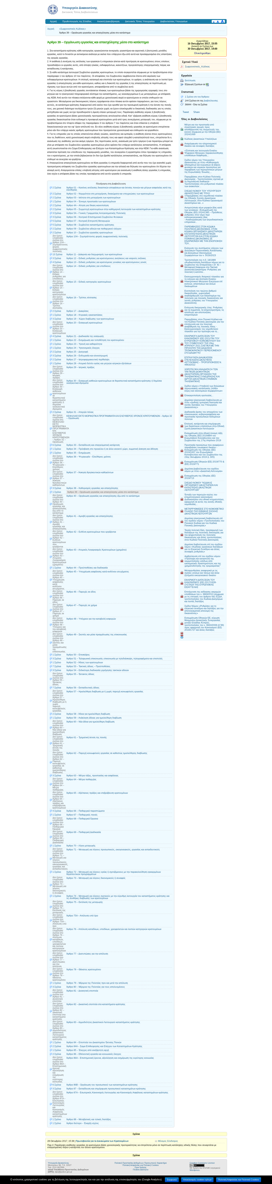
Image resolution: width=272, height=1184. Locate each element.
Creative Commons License (202, 1163)
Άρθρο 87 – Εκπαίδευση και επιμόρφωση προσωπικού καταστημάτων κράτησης (106, 1089)
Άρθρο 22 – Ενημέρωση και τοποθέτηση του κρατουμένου (95, 340)
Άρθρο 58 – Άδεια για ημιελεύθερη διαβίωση (88, 714)
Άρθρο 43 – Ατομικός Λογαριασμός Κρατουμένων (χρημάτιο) (96, 550)
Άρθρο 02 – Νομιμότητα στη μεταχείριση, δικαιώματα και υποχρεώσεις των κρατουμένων (110, 194)
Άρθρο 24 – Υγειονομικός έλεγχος (83, 348)
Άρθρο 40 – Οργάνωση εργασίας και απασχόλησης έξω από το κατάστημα (103, 496)
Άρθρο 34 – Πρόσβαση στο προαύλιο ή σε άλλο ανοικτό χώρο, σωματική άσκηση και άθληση (112, 449)
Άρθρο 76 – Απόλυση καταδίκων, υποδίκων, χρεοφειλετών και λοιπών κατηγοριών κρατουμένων (113, 929)
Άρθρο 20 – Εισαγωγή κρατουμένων (84, 323)
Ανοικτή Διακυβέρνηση (108, 21)
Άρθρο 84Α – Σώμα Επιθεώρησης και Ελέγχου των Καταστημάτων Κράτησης (104, 1046)
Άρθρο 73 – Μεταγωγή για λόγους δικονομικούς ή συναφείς (95, 878)
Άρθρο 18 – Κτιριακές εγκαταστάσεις (84, 315)
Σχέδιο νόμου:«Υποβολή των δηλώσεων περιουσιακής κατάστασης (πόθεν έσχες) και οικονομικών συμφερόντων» (204, 388)
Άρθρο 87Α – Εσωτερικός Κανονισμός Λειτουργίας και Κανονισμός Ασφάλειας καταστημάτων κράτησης (117, 1092)
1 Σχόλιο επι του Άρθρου (197, 96)
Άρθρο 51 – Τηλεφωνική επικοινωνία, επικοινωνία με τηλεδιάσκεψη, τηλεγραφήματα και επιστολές (114, 659)
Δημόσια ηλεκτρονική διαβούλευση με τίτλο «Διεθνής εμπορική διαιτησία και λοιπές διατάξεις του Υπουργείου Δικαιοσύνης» (203, 403)
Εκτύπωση (190, 80)
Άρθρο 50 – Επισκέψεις (78, 655)
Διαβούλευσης (211, 100)
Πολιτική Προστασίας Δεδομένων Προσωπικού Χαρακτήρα (141, 1163)
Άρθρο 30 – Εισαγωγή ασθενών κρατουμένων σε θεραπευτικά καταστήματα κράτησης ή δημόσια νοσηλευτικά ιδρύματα (114, 382)
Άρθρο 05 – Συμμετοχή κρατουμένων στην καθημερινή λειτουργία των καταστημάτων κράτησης (113, 209)
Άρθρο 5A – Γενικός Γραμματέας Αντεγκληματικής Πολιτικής (96, 213)
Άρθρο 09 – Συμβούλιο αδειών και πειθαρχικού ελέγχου (93, 229)
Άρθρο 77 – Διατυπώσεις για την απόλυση (87, 954)
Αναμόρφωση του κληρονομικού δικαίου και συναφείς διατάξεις (200, 144)
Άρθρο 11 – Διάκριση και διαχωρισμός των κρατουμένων (94, 254)
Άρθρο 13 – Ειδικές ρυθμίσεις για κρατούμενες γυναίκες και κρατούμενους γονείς (106, 262)
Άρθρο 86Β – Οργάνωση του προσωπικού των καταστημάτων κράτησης (102, 1085)
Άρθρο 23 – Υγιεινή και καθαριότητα (84, 344)
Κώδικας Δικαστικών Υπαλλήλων (200, 139)
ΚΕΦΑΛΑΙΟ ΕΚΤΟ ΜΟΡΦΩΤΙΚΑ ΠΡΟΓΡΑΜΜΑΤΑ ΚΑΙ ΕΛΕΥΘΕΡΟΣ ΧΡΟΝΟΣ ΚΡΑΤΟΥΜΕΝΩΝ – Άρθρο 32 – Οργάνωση (119, 417)
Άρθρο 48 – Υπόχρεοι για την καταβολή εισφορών (91, 619)
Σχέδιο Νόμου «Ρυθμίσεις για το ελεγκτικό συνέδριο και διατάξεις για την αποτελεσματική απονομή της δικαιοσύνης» (204, 609)
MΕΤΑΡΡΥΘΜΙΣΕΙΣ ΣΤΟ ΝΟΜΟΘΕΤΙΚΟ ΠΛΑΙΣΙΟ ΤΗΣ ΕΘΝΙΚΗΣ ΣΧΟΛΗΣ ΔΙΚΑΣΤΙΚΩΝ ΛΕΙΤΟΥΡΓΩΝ (204, 511)
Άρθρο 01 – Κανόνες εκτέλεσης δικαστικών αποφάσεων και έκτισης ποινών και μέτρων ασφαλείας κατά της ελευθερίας (118, 189)
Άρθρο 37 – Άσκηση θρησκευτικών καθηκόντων (89, 472)
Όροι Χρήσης (140, 1167)
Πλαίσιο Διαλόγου (140, 1169)
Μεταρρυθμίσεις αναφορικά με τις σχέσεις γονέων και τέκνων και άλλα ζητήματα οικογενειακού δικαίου (201, 572)
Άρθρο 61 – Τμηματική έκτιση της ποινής (86, 737)
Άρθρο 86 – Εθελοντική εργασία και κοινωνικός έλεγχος (93, 1054)
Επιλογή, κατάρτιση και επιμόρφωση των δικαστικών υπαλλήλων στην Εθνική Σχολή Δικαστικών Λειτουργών (204, 426)
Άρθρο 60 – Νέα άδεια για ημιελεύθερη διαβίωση (90, 722)
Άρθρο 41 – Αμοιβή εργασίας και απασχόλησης (89, 516)
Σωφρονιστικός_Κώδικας (197, 66)
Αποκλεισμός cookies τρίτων (197, 1179)
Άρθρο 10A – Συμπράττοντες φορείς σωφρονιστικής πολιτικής (97, 236)
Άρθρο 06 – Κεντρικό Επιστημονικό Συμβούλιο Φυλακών (94, 217)
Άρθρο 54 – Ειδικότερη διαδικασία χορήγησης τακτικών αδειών (97, 670)
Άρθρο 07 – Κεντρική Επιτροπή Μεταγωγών (88, 221)
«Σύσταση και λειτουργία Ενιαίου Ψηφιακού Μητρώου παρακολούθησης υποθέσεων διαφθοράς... (203, 153)
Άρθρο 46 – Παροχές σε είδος (81, 592)
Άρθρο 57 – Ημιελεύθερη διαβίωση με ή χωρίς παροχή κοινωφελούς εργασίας (104, 691)
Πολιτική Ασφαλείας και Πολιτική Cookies (140, 1165)
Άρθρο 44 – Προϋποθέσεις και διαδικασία (87, 568)
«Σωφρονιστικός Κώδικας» (72, 29)
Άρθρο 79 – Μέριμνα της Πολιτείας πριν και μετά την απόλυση (97, 983)
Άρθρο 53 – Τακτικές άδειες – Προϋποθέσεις (88, 666)
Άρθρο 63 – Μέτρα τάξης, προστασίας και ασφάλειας (92, 775)
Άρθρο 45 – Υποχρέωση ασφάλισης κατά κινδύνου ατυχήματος (97, 572)
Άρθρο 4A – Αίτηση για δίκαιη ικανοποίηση (87, 205)
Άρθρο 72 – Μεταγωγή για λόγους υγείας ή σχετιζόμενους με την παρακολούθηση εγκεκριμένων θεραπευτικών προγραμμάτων (113, 873)
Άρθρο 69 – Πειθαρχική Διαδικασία (83, 832)
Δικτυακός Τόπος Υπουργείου (140, 21)
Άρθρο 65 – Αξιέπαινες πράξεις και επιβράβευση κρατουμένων (97, 793)
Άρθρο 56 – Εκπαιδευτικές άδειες (82, 688)
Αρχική (53, 21)
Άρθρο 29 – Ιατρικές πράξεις (80, 367)
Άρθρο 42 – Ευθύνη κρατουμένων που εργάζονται (91, 532)
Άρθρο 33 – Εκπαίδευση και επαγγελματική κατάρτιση (93, 445)
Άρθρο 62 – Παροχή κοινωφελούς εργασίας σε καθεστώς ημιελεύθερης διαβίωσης (106, 753)
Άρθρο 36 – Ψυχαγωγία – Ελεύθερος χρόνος (88, 457)
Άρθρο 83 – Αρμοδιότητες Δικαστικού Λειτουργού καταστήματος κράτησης (103, 1022)
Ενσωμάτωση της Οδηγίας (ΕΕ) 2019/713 (200, 476)
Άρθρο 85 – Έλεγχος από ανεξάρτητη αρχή (87, 1050)
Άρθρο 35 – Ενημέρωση (78, 453)
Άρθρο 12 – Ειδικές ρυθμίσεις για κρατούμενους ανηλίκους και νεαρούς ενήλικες (106, 258)
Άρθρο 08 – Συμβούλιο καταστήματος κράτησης (90, 225)
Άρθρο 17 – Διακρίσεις (77, 311)
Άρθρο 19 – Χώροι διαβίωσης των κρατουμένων (90, 319)
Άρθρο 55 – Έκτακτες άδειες (80, 674)
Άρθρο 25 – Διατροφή (77, 352)
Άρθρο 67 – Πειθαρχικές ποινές (82, 815)
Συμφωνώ (172, 1179)
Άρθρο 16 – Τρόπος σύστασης (81, 297)
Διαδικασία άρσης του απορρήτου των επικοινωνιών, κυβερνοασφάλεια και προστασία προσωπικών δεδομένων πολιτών (203, 415)
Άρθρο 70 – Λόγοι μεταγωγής (80, 846)
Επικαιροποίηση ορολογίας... (198, 395)
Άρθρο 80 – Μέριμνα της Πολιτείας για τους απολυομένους (95, 987)
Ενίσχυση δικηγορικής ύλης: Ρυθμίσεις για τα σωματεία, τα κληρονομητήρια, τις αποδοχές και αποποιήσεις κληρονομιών (204, 311)
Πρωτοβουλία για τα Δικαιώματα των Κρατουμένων (102, 1141)
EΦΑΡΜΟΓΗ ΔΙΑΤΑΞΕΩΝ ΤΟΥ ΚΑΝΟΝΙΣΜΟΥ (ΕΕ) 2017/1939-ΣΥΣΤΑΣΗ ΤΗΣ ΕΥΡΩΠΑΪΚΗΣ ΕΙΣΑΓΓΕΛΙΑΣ (200, 583)
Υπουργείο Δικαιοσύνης (79, 8)
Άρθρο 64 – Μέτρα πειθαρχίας (81, 779)
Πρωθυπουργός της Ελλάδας (77, 21)
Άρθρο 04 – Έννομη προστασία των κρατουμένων (91, 201)
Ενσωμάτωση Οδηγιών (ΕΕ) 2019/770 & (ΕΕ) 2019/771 (204, 462)
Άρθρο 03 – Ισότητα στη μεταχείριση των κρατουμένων (93, 198)
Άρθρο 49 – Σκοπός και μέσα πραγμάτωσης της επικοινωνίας (96, 634)
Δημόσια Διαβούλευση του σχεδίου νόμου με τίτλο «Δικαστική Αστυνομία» (203, 469)
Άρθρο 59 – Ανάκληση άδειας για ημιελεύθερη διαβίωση (94, 718)
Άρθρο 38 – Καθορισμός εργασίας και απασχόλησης (92, 488)
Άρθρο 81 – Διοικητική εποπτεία (82, 991)
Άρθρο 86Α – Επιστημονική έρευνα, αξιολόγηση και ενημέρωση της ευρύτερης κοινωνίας (110, 1058)
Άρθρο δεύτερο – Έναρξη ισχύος (82, 1123)
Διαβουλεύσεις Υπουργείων (173, 21)
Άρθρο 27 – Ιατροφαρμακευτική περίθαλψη (87, 359)
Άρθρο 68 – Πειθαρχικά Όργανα (82, 819)
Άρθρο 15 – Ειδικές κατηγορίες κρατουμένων (88, 282)
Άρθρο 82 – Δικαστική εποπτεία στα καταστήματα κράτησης (95, 1004)
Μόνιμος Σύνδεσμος (168, 1141)
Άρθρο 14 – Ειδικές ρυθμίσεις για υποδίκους (88, 266)
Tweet (186, 112)
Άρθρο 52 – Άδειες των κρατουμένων (84, 662)
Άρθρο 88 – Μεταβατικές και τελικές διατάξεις (88, 1119)
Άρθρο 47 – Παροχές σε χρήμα (81, 605)
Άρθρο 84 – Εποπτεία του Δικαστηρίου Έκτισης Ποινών (93, 1042)
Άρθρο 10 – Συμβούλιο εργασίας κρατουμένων (89, 233)
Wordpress (195, 1170)
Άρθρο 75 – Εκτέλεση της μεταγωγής (84, 902)
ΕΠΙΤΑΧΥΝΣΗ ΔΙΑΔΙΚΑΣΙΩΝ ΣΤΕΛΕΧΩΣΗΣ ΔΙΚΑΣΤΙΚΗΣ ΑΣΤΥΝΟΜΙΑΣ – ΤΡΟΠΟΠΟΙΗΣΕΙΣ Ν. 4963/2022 (203, 361)
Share (196, 112)
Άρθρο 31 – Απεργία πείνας (80, 412)
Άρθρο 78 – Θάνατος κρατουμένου (83, 969)
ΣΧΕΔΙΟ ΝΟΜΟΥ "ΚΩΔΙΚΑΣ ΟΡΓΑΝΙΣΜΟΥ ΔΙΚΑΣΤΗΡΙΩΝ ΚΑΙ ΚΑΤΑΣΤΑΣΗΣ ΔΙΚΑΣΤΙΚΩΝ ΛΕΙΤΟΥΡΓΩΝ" (201, 486)
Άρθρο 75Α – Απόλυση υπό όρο (82, 916)
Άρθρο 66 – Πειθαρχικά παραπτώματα (85, 811)
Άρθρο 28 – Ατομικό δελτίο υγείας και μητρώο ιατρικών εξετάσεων (98, 363)
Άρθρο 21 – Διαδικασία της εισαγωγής (85, 336)
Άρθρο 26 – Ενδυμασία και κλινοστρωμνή (87, 356)
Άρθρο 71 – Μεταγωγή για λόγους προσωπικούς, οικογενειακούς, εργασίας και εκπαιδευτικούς (113, 849)
